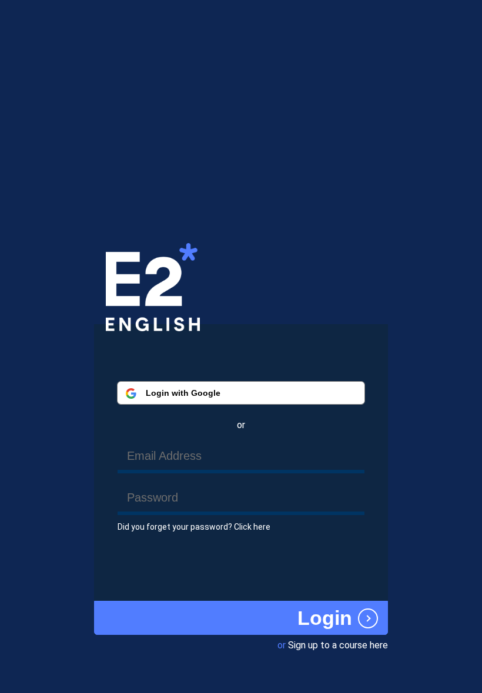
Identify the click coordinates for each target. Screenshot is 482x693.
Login (324, 618)
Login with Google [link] (183, 393)
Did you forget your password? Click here (194, 526)
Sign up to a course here (338, 645)
